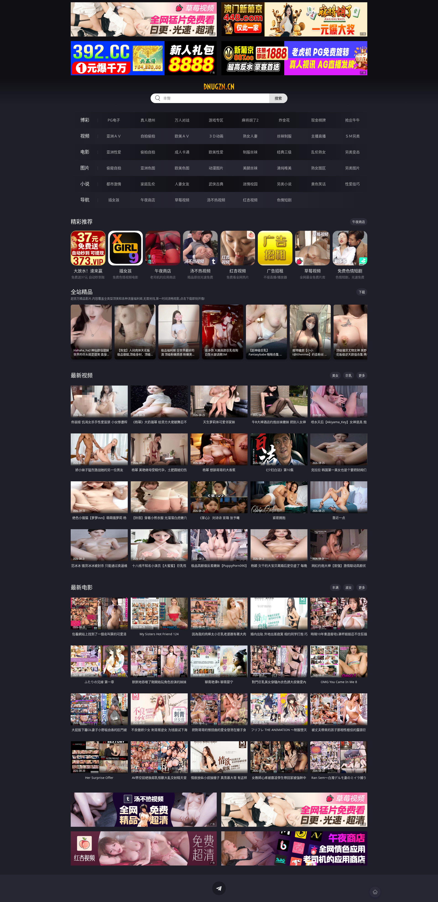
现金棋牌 (318, 120)
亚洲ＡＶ (114, 136)
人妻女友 (182, 184)
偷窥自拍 (114, 168)
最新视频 (82, 375)
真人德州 (148, 120)
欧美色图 (182, 168)
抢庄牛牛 (352, 120)
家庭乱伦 (148, 184)
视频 (84, 136)
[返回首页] (375, 891)
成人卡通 (182, 152)
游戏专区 (216, 120)
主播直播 (318, 136)
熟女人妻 (250, 136)
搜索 (278, 98)
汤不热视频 (216, 199)
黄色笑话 (318, 184)
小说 (84, 184)
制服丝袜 (250, 152)
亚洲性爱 (114, 152)
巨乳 (348, 375)
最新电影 (82, 587)
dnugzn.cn (219, 86)
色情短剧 (284, 199)
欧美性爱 (216, 152)
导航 (84, 200)
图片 (84, 168)
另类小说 (284, 184)
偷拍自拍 (148, 152)
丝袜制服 (284, 136)
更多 (362, 375)
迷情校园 (250, 184)
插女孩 (113, 199)
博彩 (84, 120)
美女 (335, 375)
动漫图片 (216, 168)
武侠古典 (216, 184)
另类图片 (352, 168)
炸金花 (284, 120)
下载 (362, 292)
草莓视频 (182, 199)
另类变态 (352, 152)
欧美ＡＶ (182, 136)
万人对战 (182, 120)
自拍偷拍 (148, 136)
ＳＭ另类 (352, 136)
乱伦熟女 (318, 152)
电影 (84, 152)
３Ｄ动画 (216, 136)
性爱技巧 (352, 184)
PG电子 (114, 120)
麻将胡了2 (250, 120)
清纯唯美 (284, 168)
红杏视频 (250, 199)
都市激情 (114, 184)
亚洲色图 (148, 168)
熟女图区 (318, 168)
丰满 (335, 587)
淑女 (348, 587)
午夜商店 (148, 199)
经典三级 (284, 152)
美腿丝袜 (250, 168)
